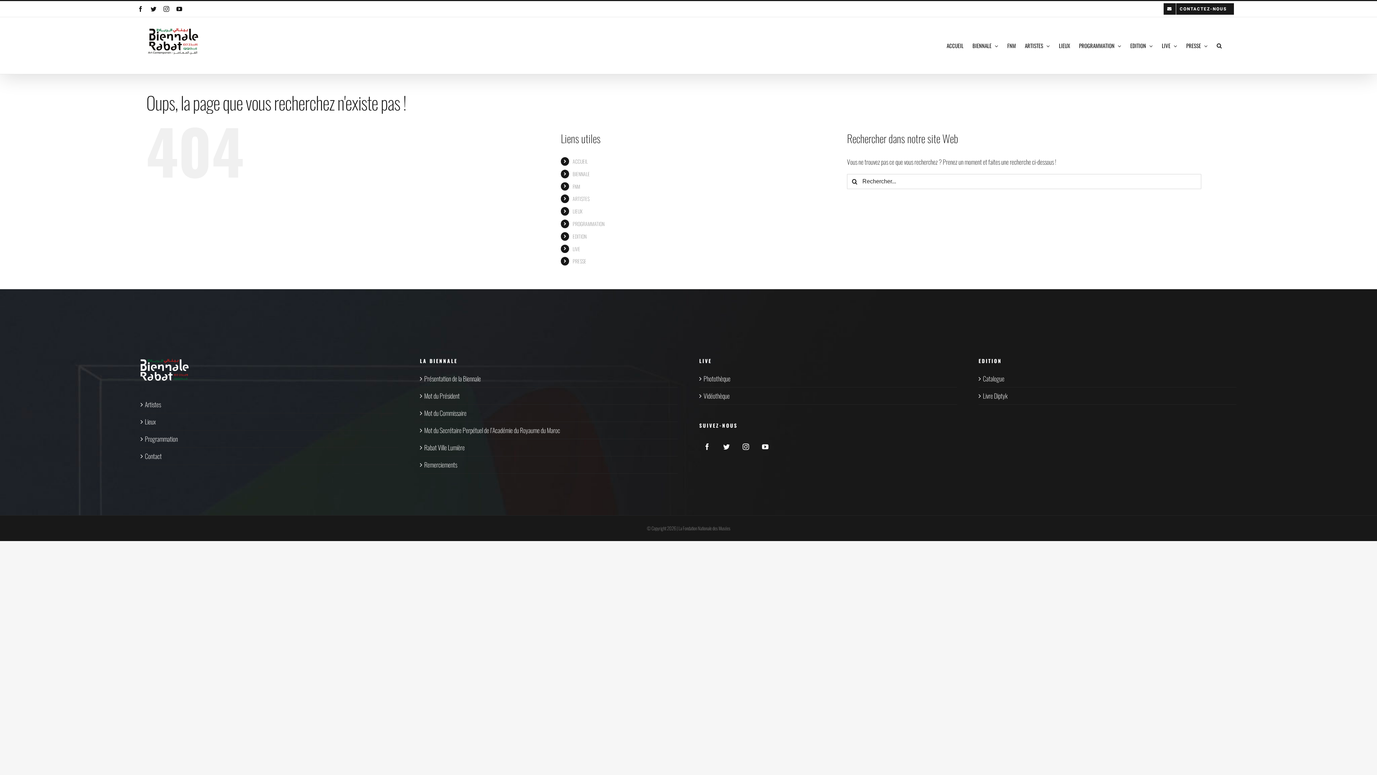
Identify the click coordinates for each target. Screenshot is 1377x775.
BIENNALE (581, 174)
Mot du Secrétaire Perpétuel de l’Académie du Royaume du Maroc (492, 430)
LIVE (576, 249)
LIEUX (577, 211)
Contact (153, 456)
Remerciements (440, 464)
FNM (576, 186)
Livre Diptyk (995, 395)
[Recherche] (1219, 45)
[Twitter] (726, 447)
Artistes (153, 404)
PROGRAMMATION (589, 223)
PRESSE (579, 261)
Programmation (161, 438)
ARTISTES (581, 198)
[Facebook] (707, 447)
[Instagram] (746, 447)
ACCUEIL (580, 161)
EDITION (580, 236)
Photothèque (717, 378)
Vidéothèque (717, 395)
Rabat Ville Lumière (444, 447)
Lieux (150, 421)
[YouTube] (765, 447)
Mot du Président (442, 395)
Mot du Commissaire (445, 413)
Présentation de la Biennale (452, 378)
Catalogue (993, 378)
